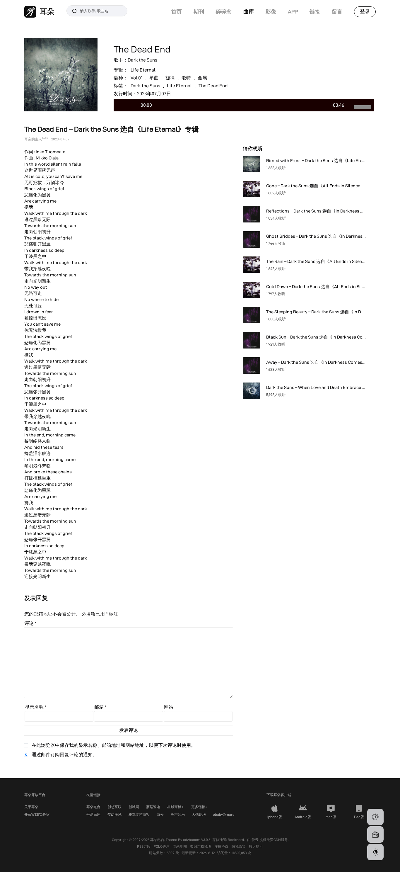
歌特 (186, 77)
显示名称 (36, 707)
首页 (176, 11)
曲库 (248, 11)
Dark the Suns (142, 59)
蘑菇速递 (153, 807)
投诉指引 (256, 846)
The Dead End (213, 85)
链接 (315, 11)
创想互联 (114, 807)
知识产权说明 (201, 846)
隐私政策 (239, 846)
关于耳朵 (31, 807)
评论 (30, 623)
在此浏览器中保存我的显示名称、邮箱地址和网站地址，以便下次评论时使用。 (114, 745)
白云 (160, 814)
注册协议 (221, 846)
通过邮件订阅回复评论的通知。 (64, 754)
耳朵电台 (93, 807)
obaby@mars (223, 814)
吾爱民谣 (93, 814)
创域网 (134, 807)
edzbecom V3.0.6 (197, 840)
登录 (365, 11)
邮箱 (100, 707)
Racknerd (236, 840)
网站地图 (180, 846)
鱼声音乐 (178, 814)
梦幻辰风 (114, 814)
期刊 (199, 11)
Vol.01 (137, 77)
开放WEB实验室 (36, 814)
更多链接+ (199, 807)
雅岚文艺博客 (139, 814)
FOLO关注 (162, 846)
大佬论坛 (199, 814)
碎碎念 (224, 11)
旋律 (170, 77)
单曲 (154, 77)
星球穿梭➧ (175, 807)
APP (293, 11)
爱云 (255, 840)
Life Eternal (143, 69)
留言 (337, 11)
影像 (271, 11)
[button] (375, 817)
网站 (168, 707)
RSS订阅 (144, 846)
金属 (202, 77)
